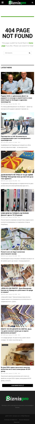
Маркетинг (17, 422)
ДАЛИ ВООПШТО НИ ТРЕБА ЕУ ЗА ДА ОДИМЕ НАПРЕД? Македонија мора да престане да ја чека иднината (17, 177)
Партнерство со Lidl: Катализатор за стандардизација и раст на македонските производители (16, 138)
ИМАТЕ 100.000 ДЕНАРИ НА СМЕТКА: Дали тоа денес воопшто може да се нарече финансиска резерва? (16, 331)
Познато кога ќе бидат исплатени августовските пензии (13, 253)
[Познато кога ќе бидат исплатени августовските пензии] (17, 239)
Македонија (5, 229)
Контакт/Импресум (24, 419)
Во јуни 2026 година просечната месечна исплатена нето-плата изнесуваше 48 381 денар (15, 369)
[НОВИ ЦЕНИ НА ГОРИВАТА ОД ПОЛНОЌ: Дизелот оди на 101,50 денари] (17, 200)
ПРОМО (4, 73)
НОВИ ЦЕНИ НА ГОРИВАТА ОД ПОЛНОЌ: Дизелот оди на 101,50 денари (15, 214)
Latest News (6, 68)
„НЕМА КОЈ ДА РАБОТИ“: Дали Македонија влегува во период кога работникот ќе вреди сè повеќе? (17, 290)
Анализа (4, 265)
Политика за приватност (10, 419)
